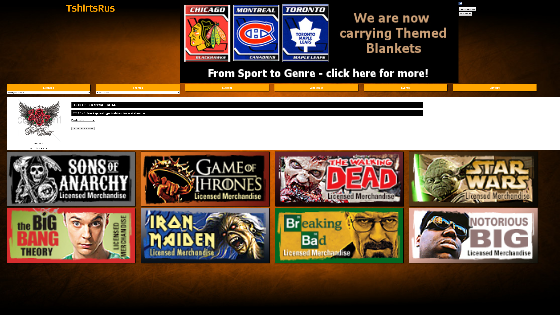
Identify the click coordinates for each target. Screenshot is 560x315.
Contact (495, 87)
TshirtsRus (90, 8)
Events (405, 87)
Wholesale (316, 87)
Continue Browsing (467, 9)
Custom (227, 87)
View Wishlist (465, 14)
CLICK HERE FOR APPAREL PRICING (94, 105)
